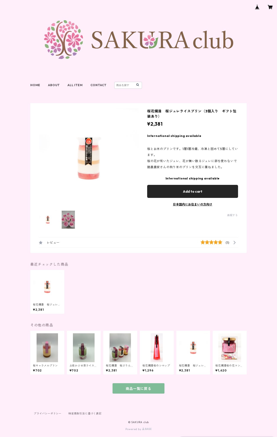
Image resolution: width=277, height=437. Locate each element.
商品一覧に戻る (138, 388)
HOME (35, 85)
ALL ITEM (75, 85)
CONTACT (98, 85)
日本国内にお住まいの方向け (192, 204)
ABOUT (54, 85)
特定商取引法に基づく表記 (85, 413)
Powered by (134, 429)
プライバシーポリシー (47, 413)
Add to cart (192, 191)
